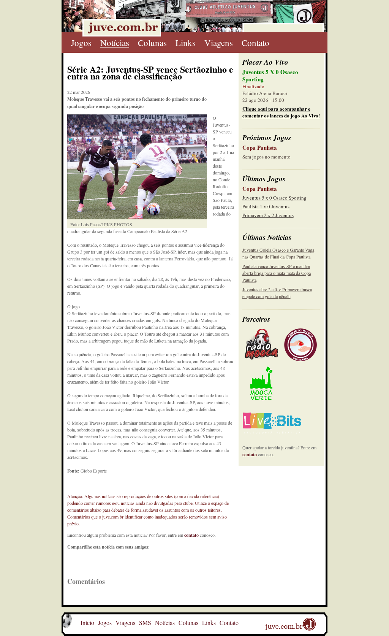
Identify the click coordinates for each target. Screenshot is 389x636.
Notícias (114, 42)
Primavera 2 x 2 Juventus (268, 215)
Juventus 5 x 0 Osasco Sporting (274, 197)
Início (87, 622)
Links (186, 42)
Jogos (81, 42)
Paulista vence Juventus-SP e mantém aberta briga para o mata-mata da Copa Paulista (276, 273)
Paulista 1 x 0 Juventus (265, 206)
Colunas (152, 42)
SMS (145, 622)
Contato (255, 42)
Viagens (218, 42)
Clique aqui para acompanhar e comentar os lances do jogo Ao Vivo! (281, 112)
